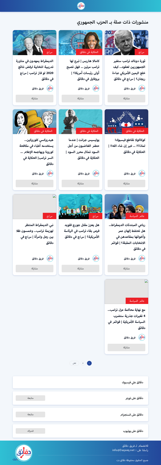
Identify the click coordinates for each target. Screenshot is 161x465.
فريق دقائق (129, 88)
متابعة (30, 398)
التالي (74, 363)
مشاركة (126, 98)
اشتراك (30, 431)
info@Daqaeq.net (123, 450)
